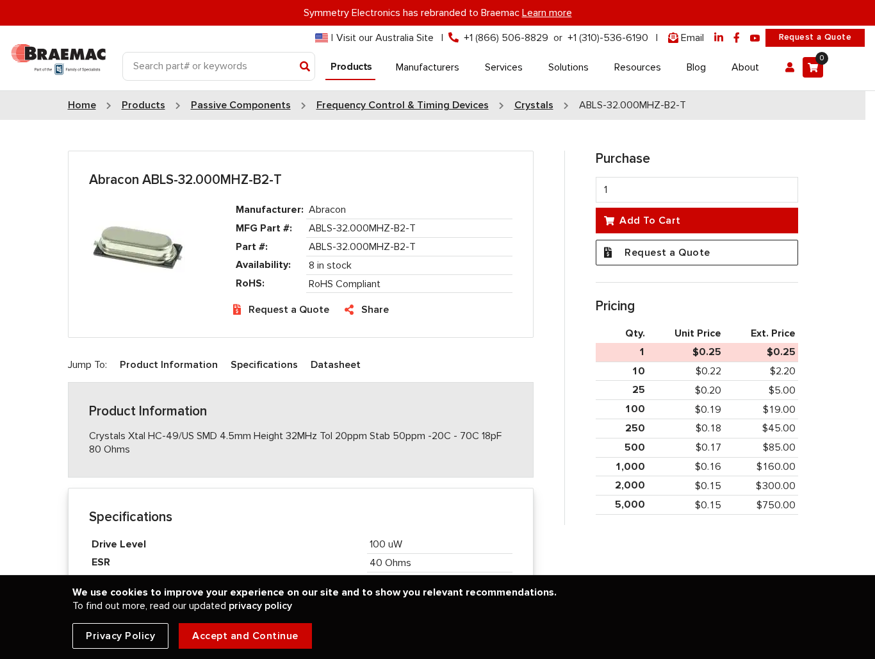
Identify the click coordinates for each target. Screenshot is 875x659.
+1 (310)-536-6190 (608, 37)
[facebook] (736, 38)
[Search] (305, 67)
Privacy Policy (120, 636)
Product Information (169, 365)
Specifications (264, 365)
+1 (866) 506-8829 (506, 37)
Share (375, 309)
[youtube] (755, 38)
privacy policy (260, 606)
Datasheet (336, 365)
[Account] (790, 67)
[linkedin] (718, 38)
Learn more (547, 12)
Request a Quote (815, 37)
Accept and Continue (245, 636)
